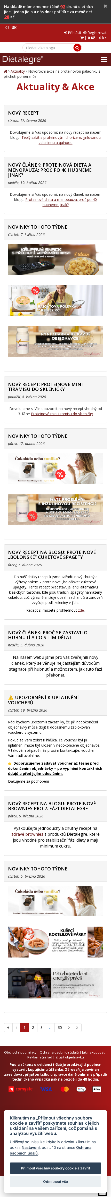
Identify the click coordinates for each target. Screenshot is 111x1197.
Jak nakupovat (93, 1052)
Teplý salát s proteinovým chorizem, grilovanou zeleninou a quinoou (61, 140)
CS (7, 27)
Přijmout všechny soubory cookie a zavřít (55, 1168)
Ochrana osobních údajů (59, 1052)
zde (81, 610)
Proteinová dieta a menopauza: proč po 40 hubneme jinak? (61, 202)
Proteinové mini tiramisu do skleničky (62, 413)
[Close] (105, 6)
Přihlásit (74, 32)
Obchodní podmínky (20, 1052)
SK (14, 27)
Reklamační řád (39, 1057)
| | (95, 37)
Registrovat (96, 32)
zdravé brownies (27, 834)
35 (60, 1027)
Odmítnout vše (55, 1181)
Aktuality (18, 71)
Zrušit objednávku (70, 1057)
